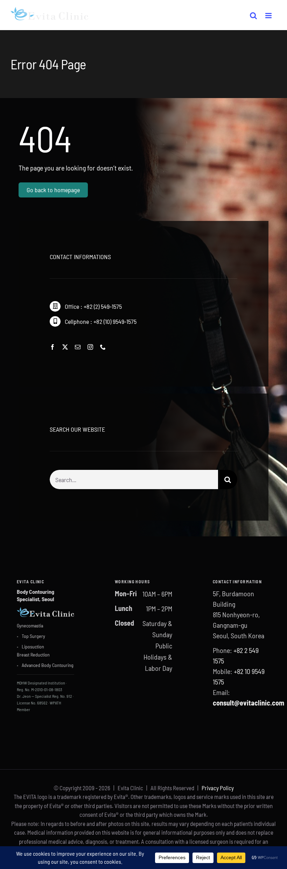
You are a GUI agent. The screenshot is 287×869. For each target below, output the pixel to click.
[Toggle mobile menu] (268, 15)
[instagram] (90, 347)
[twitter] (65, 347)
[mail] (77, 347)
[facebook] (52, 347)
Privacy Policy (218, 787)
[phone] (103, 347)
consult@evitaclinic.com (248, 702)
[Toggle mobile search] (253, 15)
